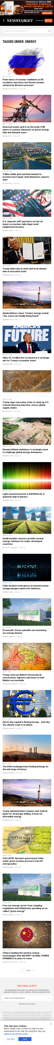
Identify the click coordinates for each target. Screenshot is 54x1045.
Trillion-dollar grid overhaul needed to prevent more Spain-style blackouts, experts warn (26, 177)
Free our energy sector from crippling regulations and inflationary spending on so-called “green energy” (25, 908)
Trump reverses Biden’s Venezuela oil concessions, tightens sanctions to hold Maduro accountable (23, 677)
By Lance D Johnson (10, 89)
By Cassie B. (7, 136)
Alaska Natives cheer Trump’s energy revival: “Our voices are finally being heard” (26, 314)
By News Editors (8, 637)
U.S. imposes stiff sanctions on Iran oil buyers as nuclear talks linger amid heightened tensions (22, 224)
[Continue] (49, 998)
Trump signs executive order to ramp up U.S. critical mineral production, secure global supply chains (26, 405)
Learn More (11, 1039)
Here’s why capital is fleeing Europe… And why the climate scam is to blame (26, 723)
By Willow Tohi (8, 275)
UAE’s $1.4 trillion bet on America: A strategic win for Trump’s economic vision (26, 359)
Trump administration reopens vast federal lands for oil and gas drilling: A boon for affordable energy (25, 814)
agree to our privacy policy (16, 1034)
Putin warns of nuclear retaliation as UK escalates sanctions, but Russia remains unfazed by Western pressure (23, 82)
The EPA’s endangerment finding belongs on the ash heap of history (25, 768)
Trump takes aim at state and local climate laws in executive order (25, 270)
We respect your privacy (27, 1004)
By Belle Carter (8, 230)
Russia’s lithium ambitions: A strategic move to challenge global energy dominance (25, 451)
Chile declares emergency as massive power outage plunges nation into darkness (26, 587)
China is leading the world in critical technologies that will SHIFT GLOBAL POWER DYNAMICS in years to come (26, 956)
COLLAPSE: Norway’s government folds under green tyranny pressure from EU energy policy (23, 861)
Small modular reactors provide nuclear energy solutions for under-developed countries (23, 541)
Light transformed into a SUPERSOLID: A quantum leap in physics (24, 495)
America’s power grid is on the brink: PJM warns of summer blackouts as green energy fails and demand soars (26, 130)
